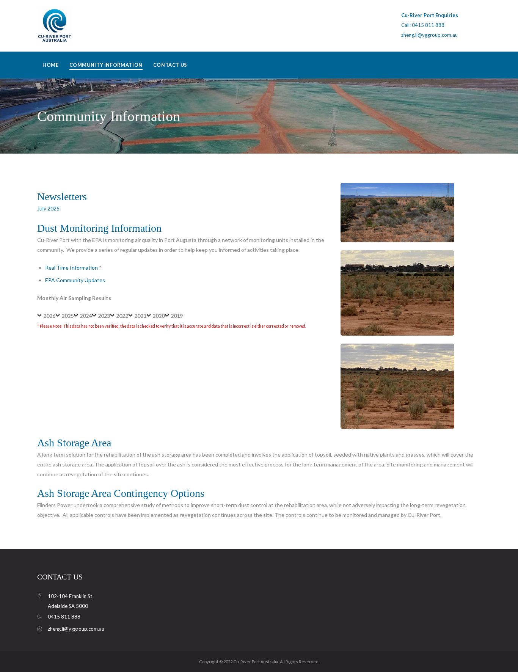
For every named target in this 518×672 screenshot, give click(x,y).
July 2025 (48, 208)
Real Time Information (71, 267)
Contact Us (170, 65)
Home (50, 65)
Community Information (106, 65)
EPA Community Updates (75, 280)
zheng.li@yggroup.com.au (429, 35)
